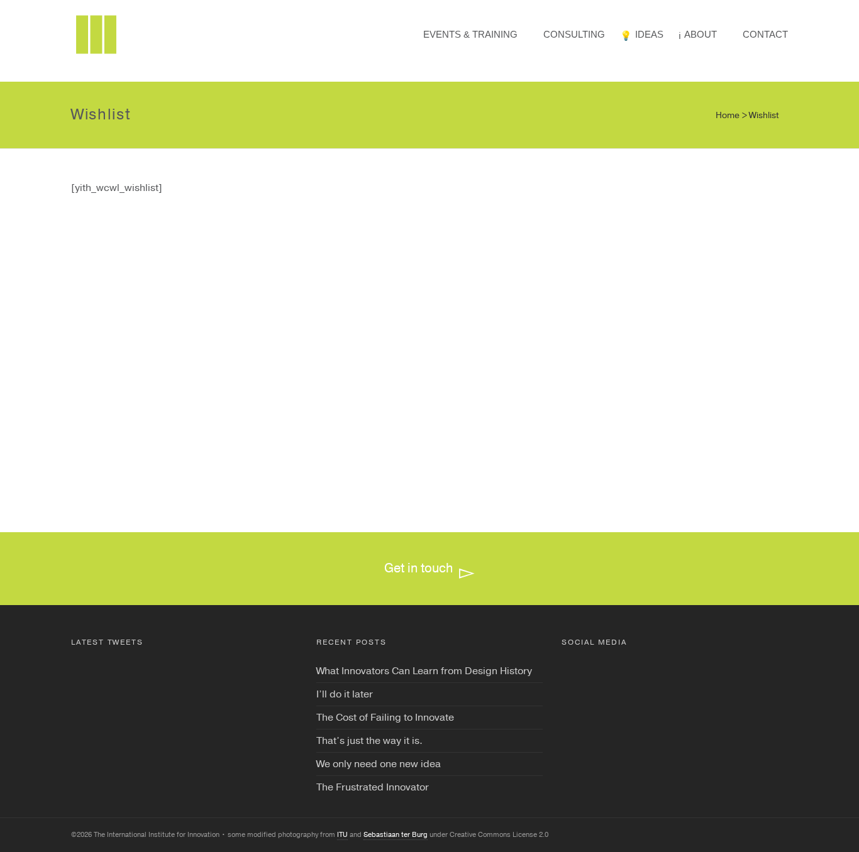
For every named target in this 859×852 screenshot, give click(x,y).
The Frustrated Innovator (372, 787)
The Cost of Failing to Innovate (385, 717)
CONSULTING (574, 34)
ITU (342, 834)
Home (728, 115)
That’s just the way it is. (369, 741)
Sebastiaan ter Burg (395, 834)
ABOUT (700, 34)
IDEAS (649, 34)
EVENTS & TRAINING (470, 34)
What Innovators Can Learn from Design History (424, 671)
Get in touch (418, 568)
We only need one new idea (378, 764)
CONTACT (765, 34)
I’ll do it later (344, 694)
